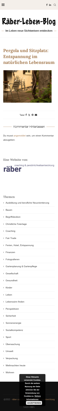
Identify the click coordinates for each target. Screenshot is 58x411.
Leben (9, 294)
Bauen (9, 210)
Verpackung (12, 358)
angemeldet (20, 135)
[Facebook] (47, 5)
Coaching (10, 231)
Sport (8, 337)
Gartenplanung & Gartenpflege (21, 266)
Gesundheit (11, 280)
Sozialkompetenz (14, 330)
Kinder (9, 287)
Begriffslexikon (13, 217)
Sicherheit (11, 315)
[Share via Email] (36, 115)
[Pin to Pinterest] (33, 115)
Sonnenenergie (13, 323)
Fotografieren (12, 259)
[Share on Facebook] (26, 115)
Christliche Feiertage (16, 224)
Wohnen (10, 372)
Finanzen (10, 252)
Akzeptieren (34, 402)
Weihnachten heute (15, 365)
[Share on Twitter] (29, 115)
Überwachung (13, 344)
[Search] (54, 5)
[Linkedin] (50, 5)
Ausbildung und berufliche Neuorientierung (27, 202)
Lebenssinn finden (15, 301)
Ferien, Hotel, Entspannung (20, 245)
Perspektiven (12, 309)
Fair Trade (11, 238)
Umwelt (9, 351)
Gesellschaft (12, 273)
